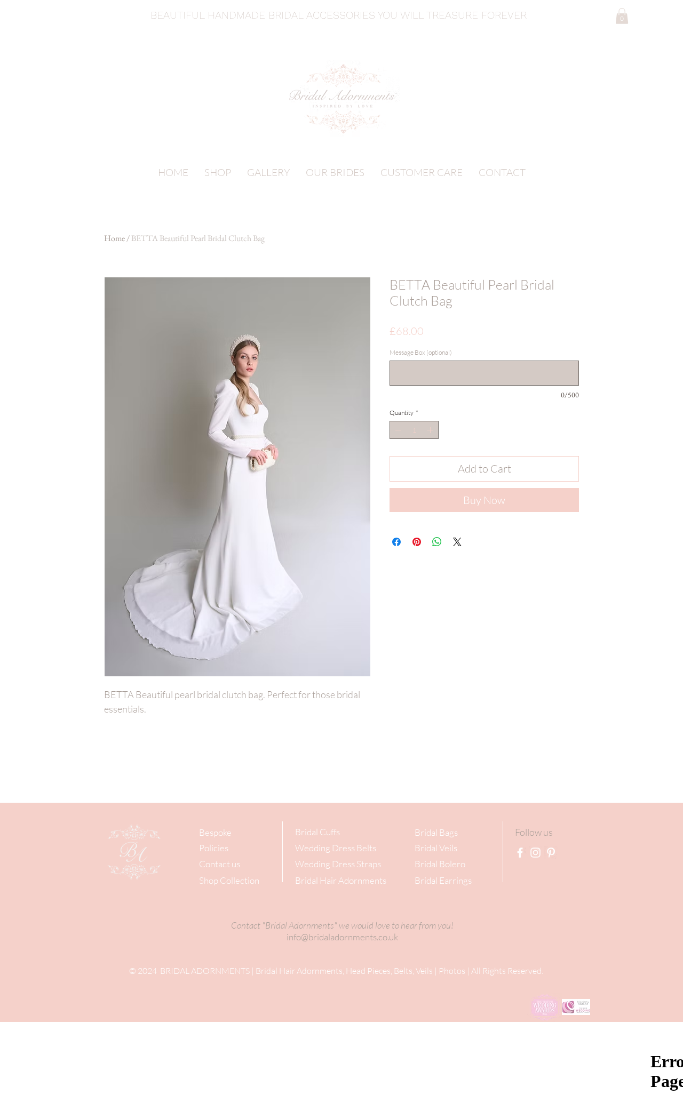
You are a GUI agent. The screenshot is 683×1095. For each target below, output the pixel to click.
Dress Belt (351, 847)
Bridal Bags (436, 832)
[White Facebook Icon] (520, 852)
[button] (622, 16)
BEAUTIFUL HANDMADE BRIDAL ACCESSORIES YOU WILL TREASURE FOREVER (340, 15)
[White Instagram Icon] (535, 852)
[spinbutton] (414, 429)
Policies (213, 847)
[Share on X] (457, 541)
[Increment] (431, 429)
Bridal (426, 847)
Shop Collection (229, 880)
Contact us (219, 863)
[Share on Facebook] (396, 541)
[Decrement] (397, 429)
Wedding (312, 847)
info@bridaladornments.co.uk (342, 936)
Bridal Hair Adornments (340, 880)
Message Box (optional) (421, 352)
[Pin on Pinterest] (416, 541)
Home (114, 238)
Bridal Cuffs (317, 831)
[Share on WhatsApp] (437, 541)
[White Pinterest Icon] (551, 852)
